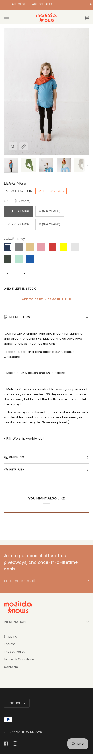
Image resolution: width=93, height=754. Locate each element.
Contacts (11, 667)
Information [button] (15, 622)
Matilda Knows (29, 732)
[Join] (83, 581)
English (15, 703)
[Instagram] (15, 743)
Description (19, 317)
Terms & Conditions (19, 659)
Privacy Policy (14, 651)
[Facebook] (6, 743)
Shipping (16, 457)
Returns (16, 469)
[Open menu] (11, 17)
